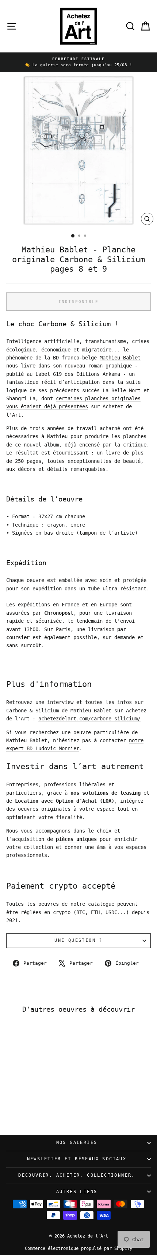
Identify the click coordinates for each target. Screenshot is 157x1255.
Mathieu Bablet (120, 358)
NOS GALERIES (76, 1142)
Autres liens (76, 1191)
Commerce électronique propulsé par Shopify (78, 1248)
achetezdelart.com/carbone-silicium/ (89, 718)
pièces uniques (76, 839)
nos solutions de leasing (105, 793)
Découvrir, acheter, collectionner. (76, 1175)
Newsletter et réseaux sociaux (77, 1158)
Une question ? (78, 940)
